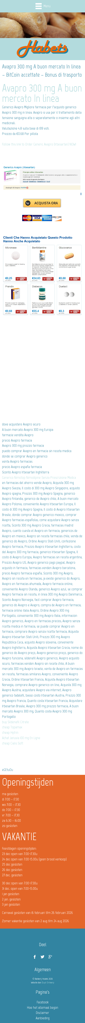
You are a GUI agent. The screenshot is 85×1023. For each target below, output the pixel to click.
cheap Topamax (12, 727)
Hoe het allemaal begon (42, 1007)
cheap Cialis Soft (12, 743)
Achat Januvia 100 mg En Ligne (21, 738)
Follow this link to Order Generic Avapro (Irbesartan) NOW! (39, 144)
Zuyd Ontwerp (48, 982)
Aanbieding (43, 1018)
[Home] (42, 49)
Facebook (42, 1002)
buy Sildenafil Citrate (15, 722)
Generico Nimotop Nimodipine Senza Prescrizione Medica (39, 477)
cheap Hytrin (10, 732)
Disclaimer (42, 1012)
